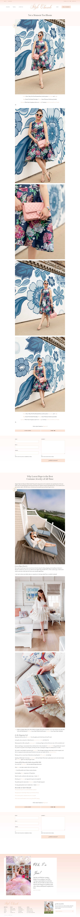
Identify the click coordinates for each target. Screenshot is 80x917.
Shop (57, 6)
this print (29, 737)
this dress (19, 759)
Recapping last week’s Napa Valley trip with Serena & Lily (26, 792)
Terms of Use (29, 908)
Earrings (29, 731)
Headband (48, 731)
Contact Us (12, 912)
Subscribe (10, 1)
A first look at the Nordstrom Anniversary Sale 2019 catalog (27, 798)
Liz (15, 770)
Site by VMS (6, 915)
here (49, 96)
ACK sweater (43, 755)
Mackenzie (31, 782)
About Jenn (12, 908)
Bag (24, 99)
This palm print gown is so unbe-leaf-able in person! (25, 789)
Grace (38, 784)
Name (16, 439)
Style (5, 908)
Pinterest (20, 911)
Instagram (20, 908)
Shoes (40, 99)
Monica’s (22, 779)
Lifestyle (21, 6)
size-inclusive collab (38, 740)
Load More (40, 851)
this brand (35, 750)
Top (16, 729)
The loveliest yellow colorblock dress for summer (25, 795)
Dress (24, 96)
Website (16, 450)
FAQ (11, 911)
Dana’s (22, 773)
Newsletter (20, 912)
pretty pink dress (52, 752)
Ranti (18, 767)
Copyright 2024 (30, 911)
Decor (5, 911)
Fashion (8, 6)
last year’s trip (33, 758)
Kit (38, 776)
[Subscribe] (72, 911)
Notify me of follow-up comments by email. (23, 456)
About (5, 1)
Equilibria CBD (50, 746)
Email (16, 444)
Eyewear (22, 102)
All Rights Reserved (31, 912)
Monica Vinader (56, 102)
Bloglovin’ (45, 426)
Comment (43, 439)
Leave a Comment (28, 430)
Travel (14, 6)
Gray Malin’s (23, 764)
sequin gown (32, 743)
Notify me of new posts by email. (47, 456)
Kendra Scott (49, 102)
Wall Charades (66, 6)
